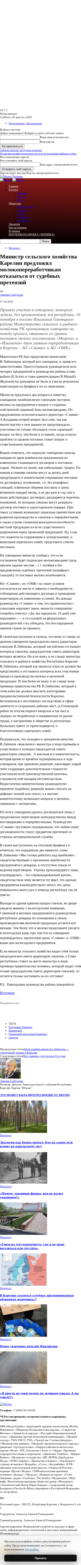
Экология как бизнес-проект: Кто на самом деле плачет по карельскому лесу (36, 1144)
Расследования (18, 227)
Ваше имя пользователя (54, 137)
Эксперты (23, 220)
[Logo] (6, 179)
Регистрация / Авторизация (25, 123)
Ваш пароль (47, 141)
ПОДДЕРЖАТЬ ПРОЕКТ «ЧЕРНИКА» (32, 234)
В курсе (13, 189)
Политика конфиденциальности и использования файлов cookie (38, 153)
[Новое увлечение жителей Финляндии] (23, 1335)
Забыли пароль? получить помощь (21, 150)
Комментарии (25, 206)
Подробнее (32, 1549)
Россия (21, 196)
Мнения (22, 210)
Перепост (23, 217)
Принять (41, 1558)
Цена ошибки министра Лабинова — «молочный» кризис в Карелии (34, 1051)
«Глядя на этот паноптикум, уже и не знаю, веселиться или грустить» (32, 1246)
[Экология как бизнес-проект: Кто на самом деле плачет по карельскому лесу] (23, 1131)
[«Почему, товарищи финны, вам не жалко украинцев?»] (23, 1183)
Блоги (20, 213)
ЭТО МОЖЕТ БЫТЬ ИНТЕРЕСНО (23, 1095)
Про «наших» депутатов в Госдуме (44, 1056)
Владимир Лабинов (20, 1027)
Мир (20, 200)
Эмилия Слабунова (11, 294)
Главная (13, 186)
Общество (15, 203)
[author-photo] (10, 1077)
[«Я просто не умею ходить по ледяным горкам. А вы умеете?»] (23, 1382)
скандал (13, 1037)
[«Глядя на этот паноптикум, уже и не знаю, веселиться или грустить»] (23, 1233)
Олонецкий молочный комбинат (28, 1034)
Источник (7, 993)
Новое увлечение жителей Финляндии (28, 1346)
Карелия (22, 193)
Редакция (14, 231)
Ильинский (15, 1030)
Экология (14, 224)
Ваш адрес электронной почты (59, 164)
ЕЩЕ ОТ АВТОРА (58, 1095)
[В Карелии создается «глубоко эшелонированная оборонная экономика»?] (23, 1284)
